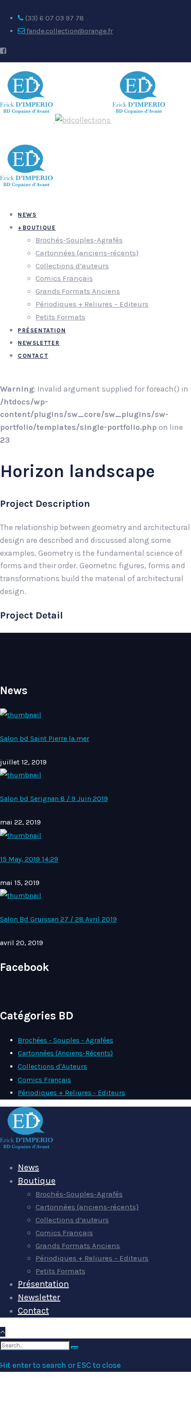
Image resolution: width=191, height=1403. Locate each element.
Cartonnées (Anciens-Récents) (65, 1053)
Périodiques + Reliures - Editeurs (71, 1092)
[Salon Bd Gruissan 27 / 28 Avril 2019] (20, 895)
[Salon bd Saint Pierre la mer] (20, 715)
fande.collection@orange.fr (69, 31)
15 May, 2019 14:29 (29, 859)
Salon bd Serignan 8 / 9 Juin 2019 (54, 798)
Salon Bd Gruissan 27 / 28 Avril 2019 (58, 919)
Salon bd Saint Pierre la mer (44, 738)
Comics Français (44, 1079)
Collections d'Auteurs (52, 1066)
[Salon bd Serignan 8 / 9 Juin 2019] (20, 775)
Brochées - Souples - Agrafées (65, 1040)
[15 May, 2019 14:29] (20, 835)
